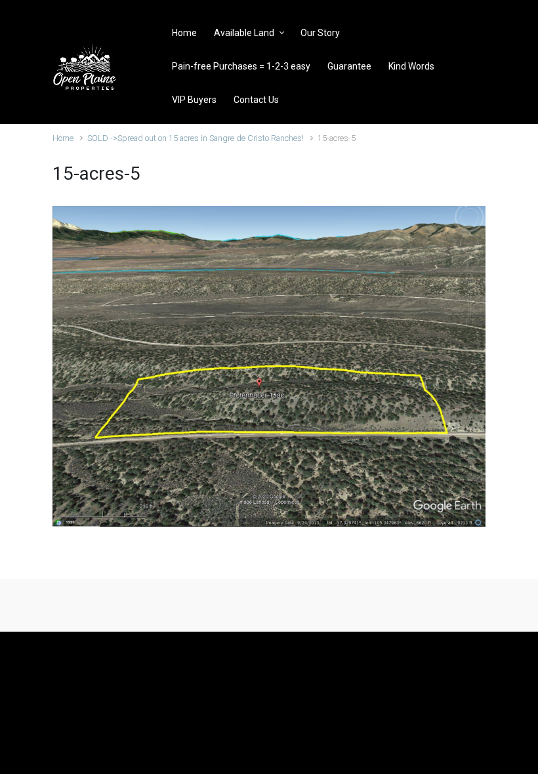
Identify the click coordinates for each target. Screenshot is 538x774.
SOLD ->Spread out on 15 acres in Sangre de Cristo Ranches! (195, 138)
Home (62, 138)
